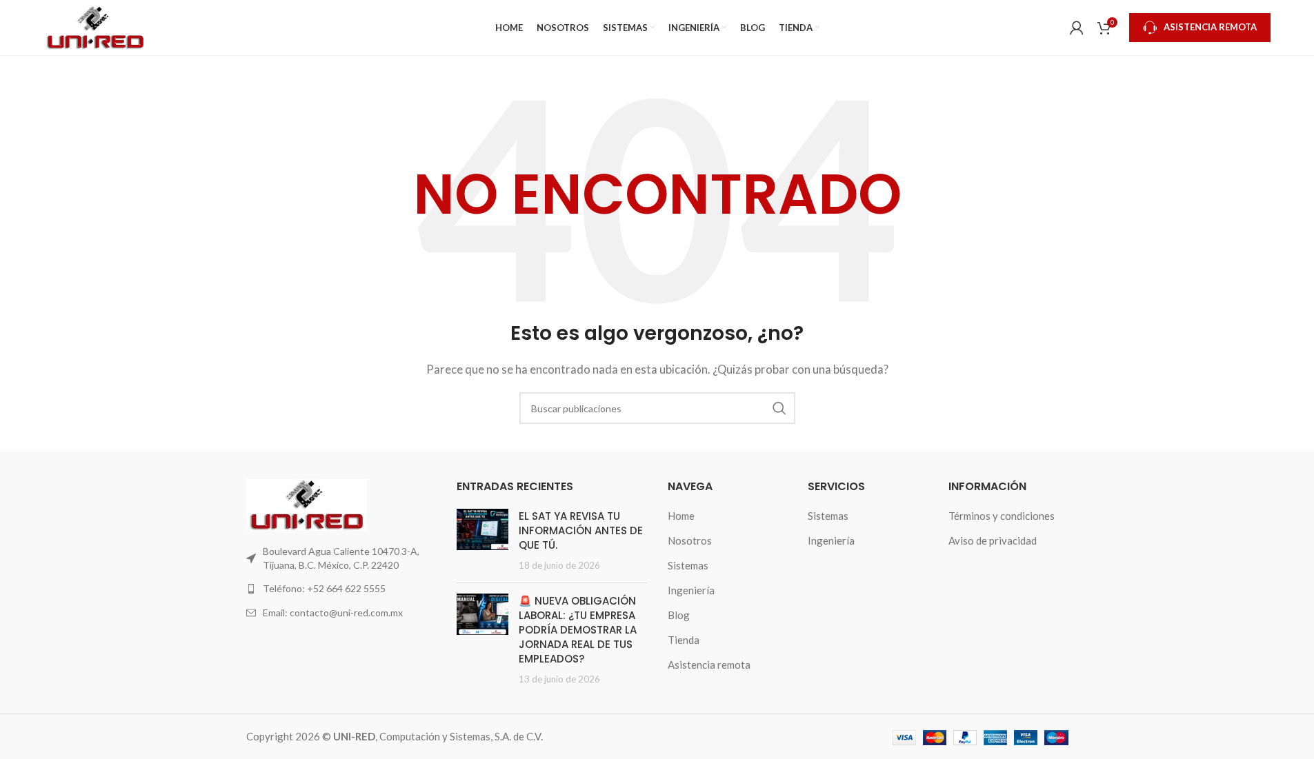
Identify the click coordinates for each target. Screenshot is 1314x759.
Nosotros (690, 540)
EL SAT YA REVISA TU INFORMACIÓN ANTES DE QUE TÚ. (581, 530)
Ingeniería (691, 590)
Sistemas (688, 565)
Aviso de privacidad (992, 540)
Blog (679, 615)
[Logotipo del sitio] (95, 26)
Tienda (683, 640)
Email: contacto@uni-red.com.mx (333, 612)
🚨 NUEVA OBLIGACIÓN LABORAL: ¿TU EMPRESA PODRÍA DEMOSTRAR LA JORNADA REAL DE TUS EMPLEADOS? (578, 630)
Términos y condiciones (1001, 515)
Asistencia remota (709, 664)
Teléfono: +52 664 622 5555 (324, 588)
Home (681, 515)
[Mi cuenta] (1077, 27)
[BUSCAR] (779, 408)
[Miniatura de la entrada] (482, 540)
